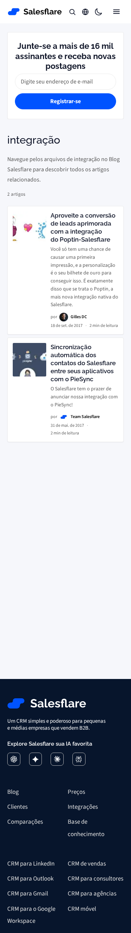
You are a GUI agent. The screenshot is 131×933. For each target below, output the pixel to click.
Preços (76, 792)
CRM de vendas (87, 863)
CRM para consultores (95, 878)
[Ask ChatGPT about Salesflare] (13, 759)
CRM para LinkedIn (31, 863)
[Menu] (116, 11)
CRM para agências (92, 893)
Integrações (83, 807)
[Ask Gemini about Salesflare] (35, 759)
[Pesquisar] (72, 11)
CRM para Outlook (30, 878)
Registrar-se (65, 101)
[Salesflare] (35, 11)
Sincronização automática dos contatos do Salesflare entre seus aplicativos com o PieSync (83, 363)
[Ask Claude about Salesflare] (57, 759)
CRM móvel (82, 909)
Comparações (25, 821)
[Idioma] (85, 11)
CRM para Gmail (27, 893)
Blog (13, 792)
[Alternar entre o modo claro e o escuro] (98, 11)
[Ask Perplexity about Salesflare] (79, 759)
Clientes (17, 807)
